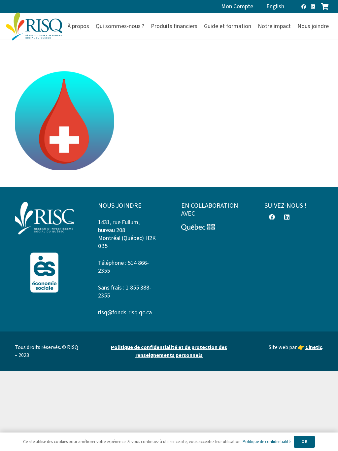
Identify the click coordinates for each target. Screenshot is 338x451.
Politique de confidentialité (266, 442)
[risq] (34, 27)
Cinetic (313, 347)
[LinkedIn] (313, 6)
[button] (332, 26)
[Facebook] (303, 6)
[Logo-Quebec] (210, 227)
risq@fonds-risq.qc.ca (125, 312)
